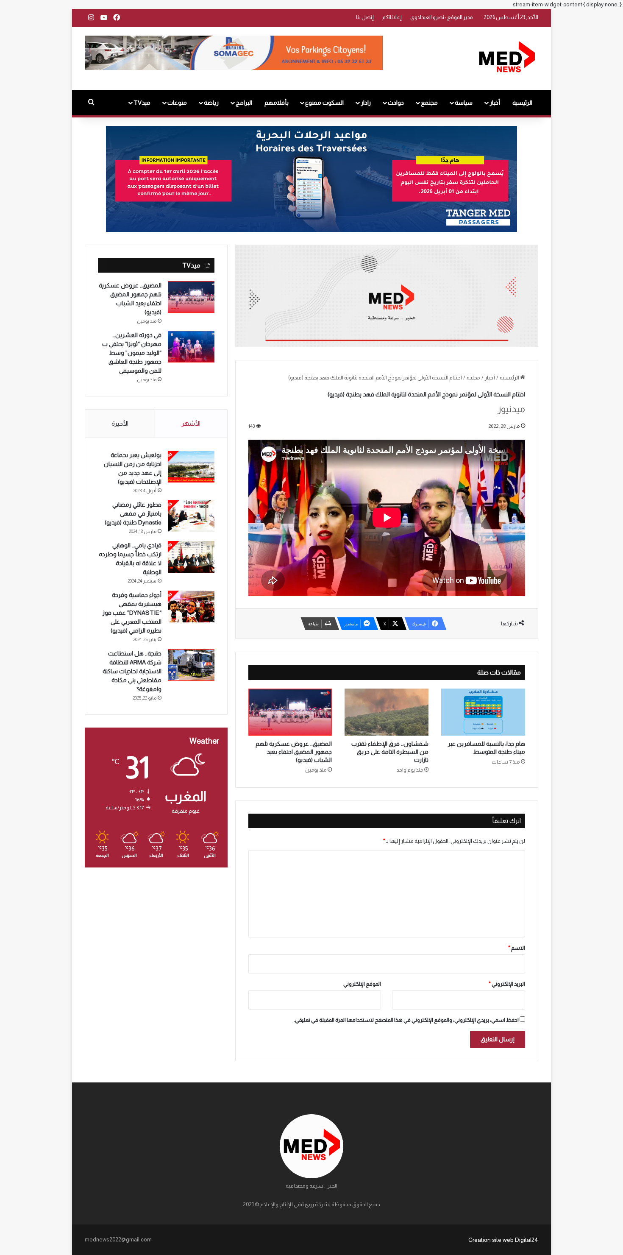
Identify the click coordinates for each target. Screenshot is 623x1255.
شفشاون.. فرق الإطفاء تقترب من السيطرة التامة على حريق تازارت (389, 751)
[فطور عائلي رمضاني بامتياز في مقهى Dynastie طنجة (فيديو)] (191, 516)
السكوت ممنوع (324, 102)
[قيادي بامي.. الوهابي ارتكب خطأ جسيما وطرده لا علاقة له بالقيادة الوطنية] (191, 557)
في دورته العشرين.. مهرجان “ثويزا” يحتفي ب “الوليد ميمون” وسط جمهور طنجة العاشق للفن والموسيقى (131, 353)
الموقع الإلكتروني (362, 984)
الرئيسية (522, 102)
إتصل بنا (365, 17)
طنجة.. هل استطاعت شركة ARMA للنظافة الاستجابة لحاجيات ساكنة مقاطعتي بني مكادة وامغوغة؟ (132, 671)
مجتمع (429, 102)
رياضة (211, 102)
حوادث (396, 102)
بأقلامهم (276, 102)
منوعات (177, 102)
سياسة (464, 102)
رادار (366, 102)
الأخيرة (119, 423)
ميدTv (142, 102)
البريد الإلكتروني (507, 984)
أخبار (495, 102)
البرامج (244, 102)
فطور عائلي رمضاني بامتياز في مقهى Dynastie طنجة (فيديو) (133, 513)
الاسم (516, 948)
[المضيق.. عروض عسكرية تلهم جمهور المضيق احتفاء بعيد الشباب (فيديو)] (290, 712)
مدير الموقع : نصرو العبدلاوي (441, 17)
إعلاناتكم (392, 17)
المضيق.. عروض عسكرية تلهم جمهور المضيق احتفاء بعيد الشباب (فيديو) (294, 751)
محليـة (473, 377)
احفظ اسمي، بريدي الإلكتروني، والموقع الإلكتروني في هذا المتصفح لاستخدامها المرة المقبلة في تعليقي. (406, 1020)
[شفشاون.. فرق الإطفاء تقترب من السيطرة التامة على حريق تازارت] (386, 712)
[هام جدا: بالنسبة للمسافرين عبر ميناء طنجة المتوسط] (483, 712)
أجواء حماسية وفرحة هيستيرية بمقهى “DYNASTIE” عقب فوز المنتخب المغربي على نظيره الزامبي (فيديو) (131, 612)
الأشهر (190, 423)
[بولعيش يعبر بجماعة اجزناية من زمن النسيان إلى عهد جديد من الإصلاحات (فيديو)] (191, 466)
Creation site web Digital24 (503, 1239)
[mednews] (506, 58)
